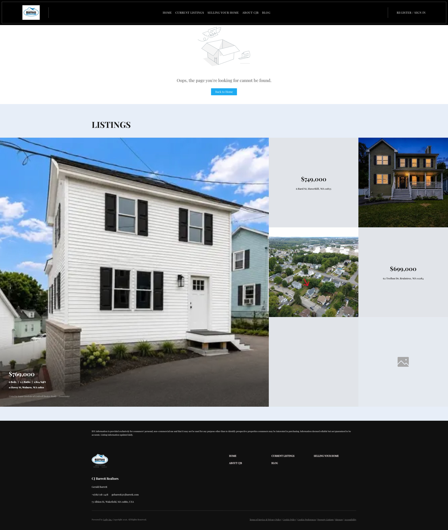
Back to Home (224, 92)
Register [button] (404, 12)
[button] (31, 12)
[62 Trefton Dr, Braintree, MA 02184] (313, 316)
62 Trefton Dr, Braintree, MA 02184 (403, 278)
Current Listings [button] (189, 12)
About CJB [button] (250, 12)
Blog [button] (266, 12)
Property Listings (325, 519)
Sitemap (339, 519)
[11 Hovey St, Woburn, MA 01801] (134, 405)
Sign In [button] (420, 12)
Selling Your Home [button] (223, 12)
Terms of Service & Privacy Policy (265, 519)
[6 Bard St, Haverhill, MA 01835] (403, 226)
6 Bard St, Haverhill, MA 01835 (313, 188)
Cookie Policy (289, 519)
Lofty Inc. (107, 519)
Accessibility (350, 519)
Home (167, 12)
